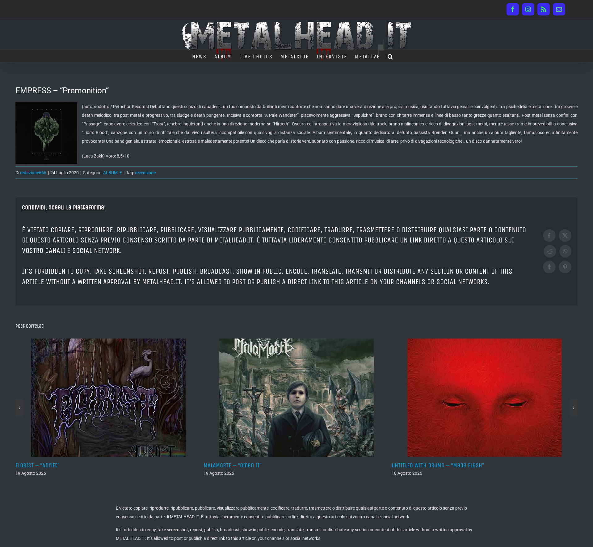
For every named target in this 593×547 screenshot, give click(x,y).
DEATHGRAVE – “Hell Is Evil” (432, 465)
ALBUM (110, 172)
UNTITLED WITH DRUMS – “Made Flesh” (256, 465)
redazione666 (33, 172)
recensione (145, 172)
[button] (390, 56)
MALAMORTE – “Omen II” (51, 465)
